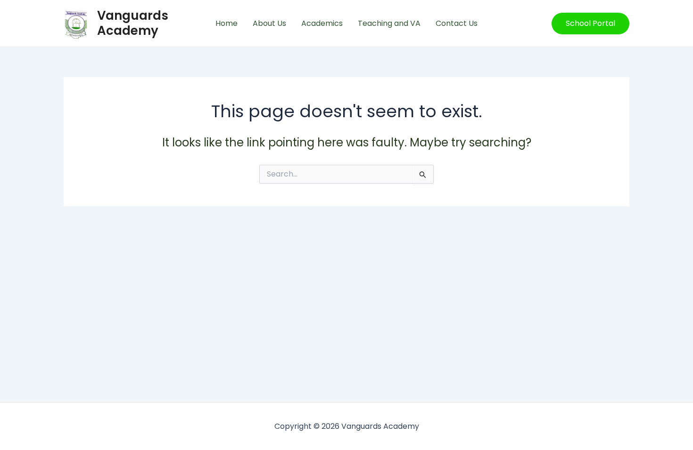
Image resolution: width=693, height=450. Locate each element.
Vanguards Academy (132, 23)
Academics (322, 23)
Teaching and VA (389, 23)
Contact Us (457, 23)
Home (226, 23)
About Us (269, 23)
